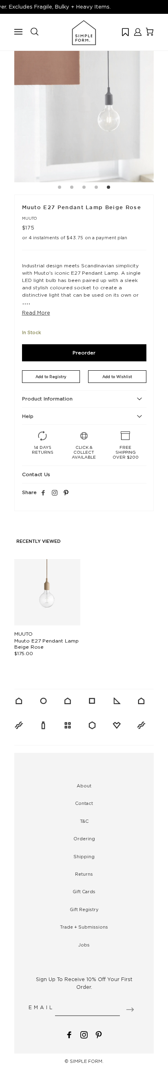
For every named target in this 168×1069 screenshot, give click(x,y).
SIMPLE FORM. (87, 1061)
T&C (84, 821)
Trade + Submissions (84, 927)
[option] (84, 112)
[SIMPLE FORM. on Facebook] (69, 1034)
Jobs (84, 945)
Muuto (29, 218)
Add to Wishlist (117, 376)
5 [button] (108, 188)
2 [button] (72, 188)
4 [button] (96, 188)
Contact (84, 803)
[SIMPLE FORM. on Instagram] (55, 493)
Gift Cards (84, 891)
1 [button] (59, 188)
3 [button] (84, 188)
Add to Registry (50, 376)
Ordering (84, 839)
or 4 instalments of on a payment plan (74, 237)
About (84, 786)
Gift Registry (84, 909)
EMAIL (41, 1007)
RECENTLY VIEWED (38, 542)
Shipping (84, 856)
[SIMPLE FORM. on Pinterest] (98, 1034)
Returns (84, 874)
